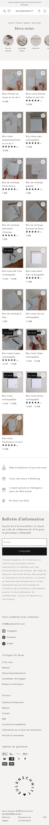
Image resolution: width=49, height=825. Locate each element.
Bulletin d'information (13, 684)
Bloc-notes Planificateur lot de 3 (12, 440)
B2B (4, 719)
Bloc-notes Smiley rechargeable (34, 398)
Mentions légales (6, 819)
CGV (45, 817)
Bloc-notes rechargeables (9, 398)
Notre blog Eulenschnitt (14, 673)
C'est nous (7, 662)
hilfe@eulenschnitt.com (13, 624)
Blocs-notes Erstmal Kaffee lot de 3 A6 (35, 96)
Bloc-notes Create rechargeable (11, 355)
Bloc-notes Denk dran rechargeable (35, 273)
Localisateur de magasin (14, 679)
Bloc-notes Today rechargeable (34, 355)
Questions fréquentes (13, 702)
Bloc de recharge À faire (11, 315)
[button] (40, 11)
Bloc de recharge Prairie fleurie (10, 184)
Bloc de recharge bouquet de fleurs (35, 227)
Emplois (6, 668)
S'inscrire (24, 551)
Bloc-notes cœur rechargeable (34, 138)
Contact (6, 713)
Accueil (11, 23)
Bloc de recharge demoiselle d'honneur (10, 228)
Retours (6, 708)
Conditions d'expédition (14, 724)
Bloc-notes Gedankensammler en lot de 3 (11, 140)
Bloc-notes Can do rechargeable (35, 315)
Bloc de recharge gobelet (34, 184)
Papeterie (27, 23)
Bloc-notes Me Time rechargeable (12, 273)
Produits (19, 23)
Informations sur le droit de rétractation (22, 730)
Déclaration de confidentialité (24, 819)
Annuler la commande (13, 735)
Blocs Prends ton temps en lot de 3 (11, 96)
